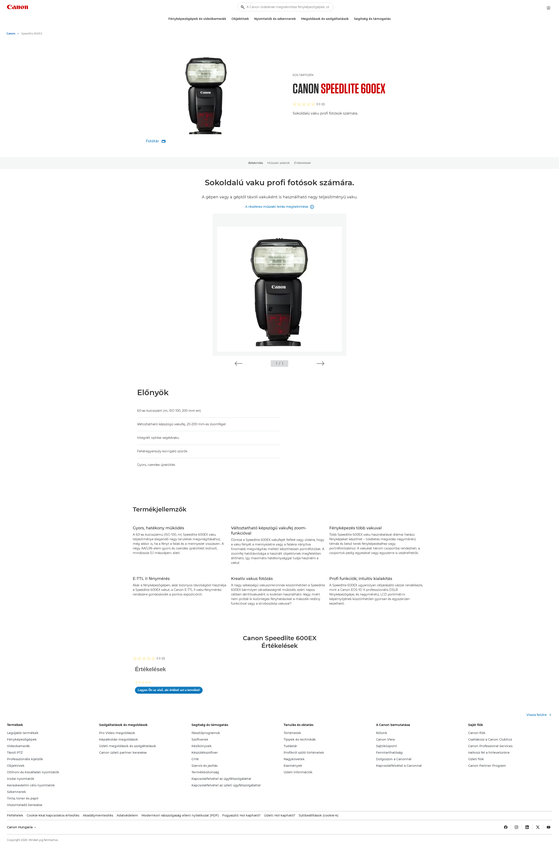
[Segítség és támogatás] (392, 19)
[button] (238, 363)
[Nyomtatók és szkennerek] (297, 19)
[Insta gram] (516, 827)
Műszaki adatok (278, 163)
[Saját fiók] (548, 7)
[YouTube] (548, 827)
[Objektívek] (250, 19)
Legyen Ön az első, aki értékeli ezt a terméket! (170, 691)
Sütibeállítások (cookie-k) (318, 815)
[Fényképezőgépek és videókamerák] (228, 19)
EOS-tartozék (303, 75)
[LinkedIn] (527, 827)
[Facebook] (505, 827)
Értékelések (302, 163)
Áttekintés (255, 163)
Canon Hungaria (20, 827)
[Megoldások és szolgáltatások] (350, 19)
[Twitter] (538, 827)
